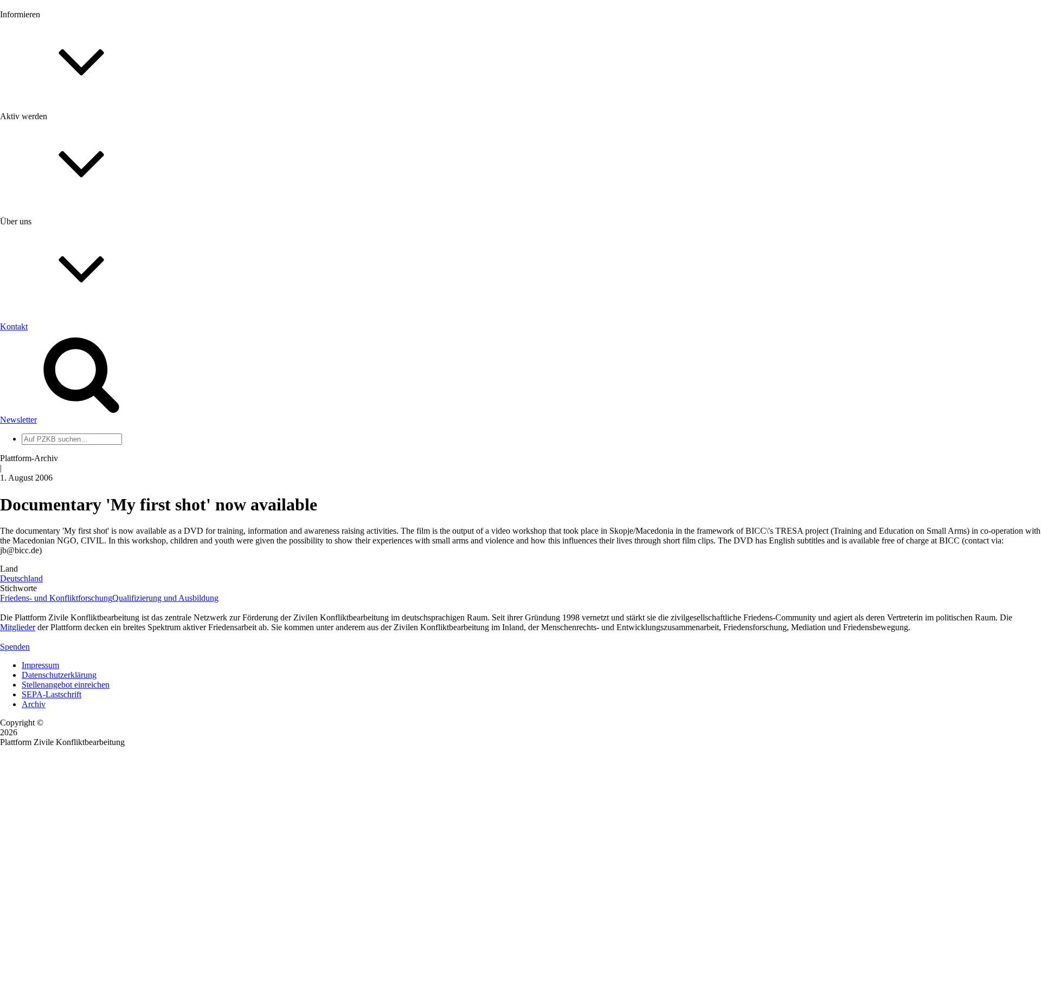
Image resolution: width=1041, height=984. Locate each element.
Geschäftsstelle (47, 419)
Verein (33, 438)
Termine (36, 145)
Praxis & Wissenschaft (60, 314)
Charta (33, 357)
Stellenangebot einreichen (66, 684)
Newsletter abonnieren (60, 135)
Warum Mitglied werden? (65, 251)
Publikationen (45, 174)
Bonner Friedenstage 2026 (67, 155)
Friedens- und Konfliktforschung (56, 598)
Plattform (37, 126)
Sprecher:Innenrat (52, 428)
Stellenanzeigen (48, 165)
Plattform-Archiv (51, 193)
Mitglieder (39, 261)
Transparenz (42, 367)
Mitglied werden (50, 242)
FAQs (32, 271)
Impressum (40, 665)
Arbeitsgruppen (48, 458)
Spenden (15, 646)
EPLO (33, 520)
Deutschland (21, 578)
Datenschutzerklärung (59, 674)
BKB (31, 529)
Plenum (35, 448)
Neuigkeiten (42, 116)
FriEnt (32, 500)
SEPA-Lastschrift (51, 694)
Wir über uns (44, 347)
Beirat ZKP (41, 510)
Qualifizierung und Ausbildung (165, 598)
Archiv (34, 704)
